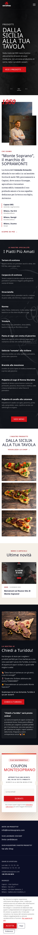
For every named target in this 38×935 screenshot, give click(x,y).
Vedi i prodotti (13, 69)
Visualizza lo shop (19, 450)
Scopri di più (10, 232)
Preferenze (9, 931)
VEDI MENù (19, 419)
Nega (21, 926)
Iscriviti (19, 798)
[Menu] (34, 5)
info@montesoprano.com (13, 830)
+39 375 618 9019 (8, 874)
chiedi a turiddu (13, 702)
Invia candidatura (9, 839)
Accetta (10, 925)
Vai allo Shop (7, 848)
